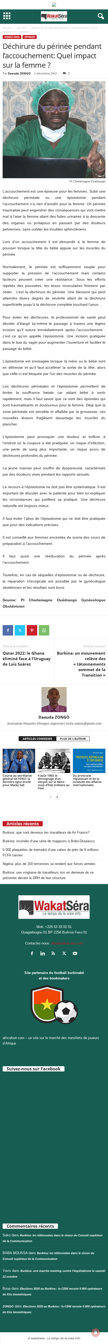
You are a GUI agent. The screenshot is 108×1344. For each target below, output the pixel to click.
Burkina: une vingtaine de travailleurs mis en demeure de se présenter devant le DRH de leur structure (48, 875)
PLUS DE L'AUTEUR (73, 739)
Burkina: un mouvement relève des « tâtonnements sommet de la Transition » (81, 664)
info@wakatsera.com (67, 943)
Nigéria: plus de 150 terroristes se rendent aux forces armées (49, 864)
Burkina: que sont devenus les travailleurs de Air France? (46, 832)
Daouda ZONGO (19, 73)
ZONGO (8, 1306)
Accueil (7, 28)
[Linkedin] (44, 954)
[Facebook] (8, 630)
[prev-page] (50, 797)
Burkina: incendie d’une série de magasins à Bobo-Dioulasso (49, 841)
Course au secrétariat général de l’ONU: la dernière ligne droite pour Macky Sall (17, 780)
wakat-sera (11, 37)
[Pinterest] (32, 630)
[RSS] (54, 954)
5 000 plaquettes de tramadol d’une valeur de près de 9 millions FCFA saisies (51, 852)
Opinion (21, 28)
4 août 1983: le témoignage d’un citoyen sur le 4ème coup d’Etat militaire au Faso (53, 782)
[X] (20, 630)
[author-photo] (54, 699)
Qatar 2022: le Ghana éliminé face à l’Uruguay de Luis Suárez (27, 658)
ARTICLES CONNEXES (37, 739)
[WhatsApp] (44, 630)
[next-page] (57, 797)
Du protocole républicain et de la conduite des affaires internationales (87, 780)
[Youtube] (75, 954)
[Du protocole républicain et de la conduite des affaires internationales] (89, 761)
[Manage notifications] (95, 1332)
